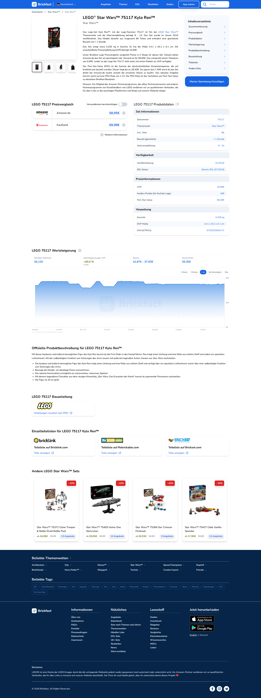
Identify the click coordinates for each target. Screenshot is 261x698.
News (114, 647)
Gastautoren (77, 620)
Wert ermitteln (118, 651)
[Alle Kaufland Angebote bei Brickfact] (42, 125)
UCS (73, 587)
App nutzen (189, 4)
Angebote (106, 4)
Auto (114, 587)
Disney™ (102, 565)
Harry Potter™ (72, 570)
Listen (153, 647)
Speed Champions (172, 565)
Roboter (146, 587)
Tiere (105, 587)
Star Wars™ (218, 126)
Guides (169, 4)
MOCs (153, 643)
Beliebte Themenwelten (50, 558)
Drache (122, 587)
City (67, 565)
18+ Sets (115, 639)
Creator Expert (170, 570)
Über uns (75, 617)
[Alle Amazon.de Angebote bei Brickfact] (42, 113)
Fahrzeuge (95, 587)
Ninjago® (102, 570)
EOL (137, 4)
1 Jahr (203, 272)
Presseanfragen (79, 632)
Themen (123, 4)
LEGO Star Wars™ (168, 32)
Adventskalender (47, 587)
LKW (221, 587)
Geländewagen (208, 587)
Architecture (38, 565)
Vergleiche (155, 632)
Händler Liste (117, 632)
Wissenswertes (158, 639)
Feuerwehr (174, 587)
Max (226, 272)
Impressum (77, 639)
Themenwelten (118, 628)
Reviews (154, 628)
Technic (134, 570)
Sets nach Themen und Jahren (126, 624)
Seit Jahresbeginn (215, 272)
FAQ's (74, 624)
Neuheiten (153, 4)
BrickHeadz (38, 570)
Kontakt (75, 628)
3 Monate (194, 272)
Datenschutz (77, 636)
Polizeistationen (159, 587)
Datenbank (116, 620)
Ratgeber (155, 624)
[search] (204, 4)
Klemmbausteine (158, 636)
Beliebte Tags (42, 579)
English (193, 635)
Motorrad (195, 587)
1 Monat (184, 272)
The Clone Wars (39, 592)
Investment (155, 620)
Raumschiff (134, 587)
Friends (200, 570)
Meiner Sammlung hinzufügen (207, 81)
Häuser (184, 587)
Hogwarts (83, 587)
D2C (35, 587)
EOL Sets (115, 636)
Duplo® (200, 565)
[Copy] (177, 104)
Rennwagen (62, 587)
